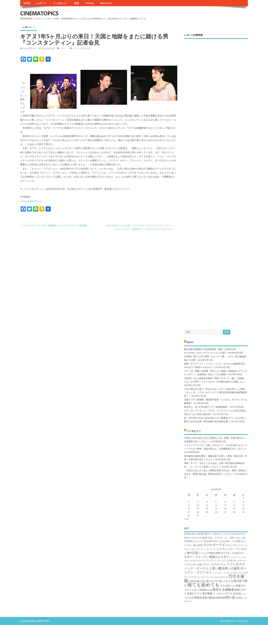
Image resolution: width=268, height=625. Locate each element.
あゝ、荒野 (229, 538)
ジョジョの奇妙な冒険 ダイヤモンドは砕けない (222, 552)
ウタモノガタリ (231, 545)
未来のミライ (194, 593)
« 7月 (186, 519)
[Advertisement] (216, 181)
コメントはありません (82, 48)
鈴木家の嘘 (205, 597)
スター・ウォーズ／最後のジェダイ (206, 557)
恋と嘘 (209, 590)
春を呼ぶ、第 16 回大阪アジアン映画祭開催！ (206, 407)
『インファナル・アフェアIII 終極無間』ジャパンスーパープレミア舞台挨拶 (54, 225)
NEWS (26, 3)
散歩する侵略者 (223, 589)
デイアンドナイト (209, 560)
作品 (76, 3)
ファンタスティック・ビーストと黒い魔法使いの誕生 (214, 566)
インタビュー (60, 3)
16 (189, 508)
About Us (106, 3)
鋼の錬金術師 (218, 597)
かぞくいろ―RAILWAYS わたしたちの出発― (212, 541)
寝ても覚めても (203, 585)
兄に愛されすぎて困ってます (216, 581)
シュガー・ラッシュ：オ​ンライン (202, 549)
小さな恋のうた (227, 585)
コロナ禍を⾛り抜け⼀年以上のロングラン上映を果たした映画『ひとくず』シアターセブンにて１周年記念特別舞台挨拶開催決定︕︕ (215, 392)
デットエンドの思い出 (226, 560)
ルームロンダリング (219, 577)
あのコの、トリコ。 (213, 537)
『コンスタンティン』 (31, 200)
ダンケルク (197, 560)
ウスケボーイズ (214, 544)
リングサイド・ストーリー (199, 577)
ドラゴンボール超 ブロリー (197, 564)
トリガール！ (242, 560)
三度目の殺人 (195, 581)
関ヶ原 (230, 597)
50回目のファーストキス (222, 534)
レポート (42, 3)
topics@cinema (29, 48)
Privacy (89, 3)
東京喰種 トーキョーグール (217, 593)
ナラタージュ (218, 564)
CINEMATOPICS (39, 13)
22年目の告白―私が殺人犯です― (198, 534)
